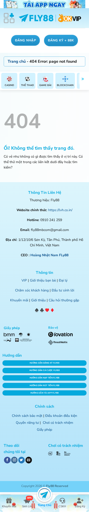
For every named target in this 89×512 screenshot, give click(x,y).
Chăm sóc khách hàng (32, 290)
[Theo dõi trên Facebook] (7, 460)
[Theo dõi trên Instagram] (14, 460)
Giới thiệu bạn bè (43, 280)
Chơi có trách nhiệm (58, 422)
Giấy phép (44, 429)
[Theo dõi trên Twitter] (21, 460)
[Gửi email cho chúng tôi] (28, 460)
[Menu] (9, 18)
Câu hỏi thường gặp (64, 300)
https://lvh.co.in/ (60, 210)
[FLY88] (50, 18)
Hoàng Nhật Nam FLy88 (49, 255)
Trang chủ (17, 61)
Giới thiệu (38, 300)
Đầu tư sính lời (63, 290)
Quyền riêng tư (27, 422)
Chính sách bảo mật (27, 415)
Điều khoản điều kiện (61, 415)
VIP (24, 280)
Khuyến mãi (19, 300)
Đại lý (63, 280)
